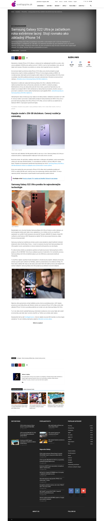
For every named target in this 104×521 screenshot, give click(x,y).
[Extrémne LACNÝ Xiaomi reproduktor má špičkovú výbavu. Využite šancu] (56, 398)
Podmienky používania (73, 464)
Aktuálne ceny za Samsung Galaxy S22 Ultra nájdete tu (32, 79)
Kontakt (70, 460)
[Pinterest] (19, 57)
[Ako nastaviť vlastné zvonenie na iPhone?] (43, 441)
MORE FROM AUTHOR (29, 389)
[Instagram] (86, 1)
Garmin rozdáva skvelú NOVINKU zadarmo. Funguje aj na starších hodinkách (52, 498)
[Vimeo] (89, 1)
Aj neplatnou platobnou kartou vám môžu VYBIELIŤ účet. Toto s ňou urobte (52, 485)
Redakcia (70, 462)
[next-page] (15, 411)
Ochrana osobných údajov (74, 467)
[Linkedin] (23, 382)
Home (12, 11)
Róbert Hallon (16, 50)
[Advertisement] (37, 340)
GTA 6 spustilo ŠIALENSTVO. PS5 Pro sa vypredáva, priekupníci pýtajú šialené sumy (38, 407)
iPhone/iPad (24, 11)
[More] (27, 57)
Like (72, 61)
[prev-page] (12, 411)
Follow (80, 61)
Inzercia (70, 457)
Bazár (69, 455)
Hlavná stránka (71, 451)
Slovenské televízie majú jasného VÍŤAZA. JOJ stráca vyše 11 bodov (51, 479)
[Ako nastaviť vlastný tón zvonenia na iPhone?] (43, 434)
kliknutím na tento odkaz (45, 319)
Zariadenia (17, 11)
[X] (87, 1)
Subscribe (89, 61)
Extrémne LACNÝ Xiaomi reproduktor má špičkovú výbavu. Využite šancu (28, 442)
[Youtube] (91, 1)
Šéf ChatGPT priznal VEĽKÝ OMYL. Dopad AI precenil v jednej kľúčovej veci (50, 492)
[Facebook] (84, 1)
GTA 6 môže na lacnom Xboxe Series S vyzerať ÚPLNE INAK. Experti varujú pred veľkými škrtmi (19, 407)
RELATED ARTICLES (17, 389)
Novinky (24, 25)
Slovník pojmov (72, 453)
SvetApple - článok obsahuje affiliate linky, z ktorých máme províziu (31, 358)
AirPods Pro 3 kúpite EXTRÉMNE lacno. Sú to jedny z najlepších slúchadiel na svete (52, 473)
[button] (91, 6)
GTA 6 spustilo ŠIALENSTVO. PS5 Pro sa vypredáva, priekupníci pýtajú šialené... (28, 434)
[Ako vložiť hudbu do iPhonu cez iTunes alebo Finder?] (43, 427)
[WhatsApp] (23, 57)
